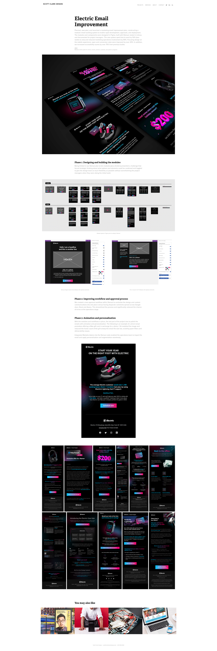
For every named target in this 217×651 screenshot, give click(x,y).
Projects (140, 5)
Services (148, 5)
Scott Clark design (53, 4)
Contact (161, 5)
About (155, 5)
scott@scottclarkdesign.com (109, 645)
